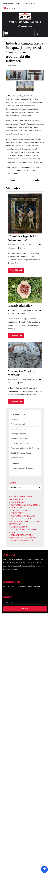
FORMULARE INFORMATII (22, 541)
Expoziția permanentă (19, 434)
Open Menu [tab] (12, 34)
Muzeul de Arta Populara (30, 244)
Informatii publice (17, 458)
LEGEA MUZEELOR (19, 527)
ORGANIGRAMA (18, 502)
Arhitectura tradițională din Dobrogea (25, 448)
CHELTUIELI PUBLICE (20, 510)
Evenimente (15, 419)
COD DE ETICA (17, 513)
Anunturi (15, 463)
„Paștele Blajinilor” (20, 305)
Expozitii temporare (18, 429)
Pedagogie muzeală (18, 424)
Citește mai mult (17, 271)
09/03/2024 (13, 379)
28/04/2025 (13, 310)
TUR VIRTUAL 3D (18, 414)
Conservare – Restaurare (20, 443)
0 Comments (11, 248)
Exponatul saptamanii (19, 438)
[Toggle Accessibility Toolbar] (44, 869)
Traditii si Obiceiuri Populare (22, 453)
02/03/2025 (13, 244)
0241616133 (12, 8)
